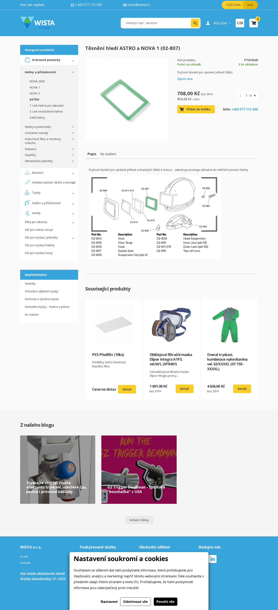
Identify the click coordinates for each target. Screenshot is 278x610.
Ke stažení (31, 314)
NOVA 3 (35, 93)
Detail (127, 389)
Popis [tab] (92, 154)
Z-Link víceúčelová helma (46, 111)
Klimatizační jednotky (39, 161)
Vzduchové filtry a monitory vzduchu (43, 141)
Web (250, 5)
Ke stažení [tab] (108, 154)
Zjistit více (185, 79)
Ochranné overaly (36, 133)
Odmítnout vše (135, 601)
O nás (24, 556)
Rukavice (30, 149)
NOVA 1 (35, 87)
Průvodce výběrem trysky (41, 291)
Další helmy (37, 117)
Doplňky (30, 155)
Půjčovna (233, 5)
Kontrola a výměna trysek (42, 299)
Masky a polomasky (38, 127)
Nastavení (109, 601)
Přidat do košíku (198, 109)
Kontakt (25, 563)
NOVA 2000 (37, 81)
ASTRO (34, 99)
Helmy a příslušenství (40, 72)
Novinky (30, 283)
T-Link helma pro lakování (46, 105)
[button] (195, 23)
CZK (240, 23)
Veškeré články (139, 520)
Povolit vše (165, 601)
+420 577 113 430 (244, 109)
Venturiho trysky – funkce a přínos (47, 307)
